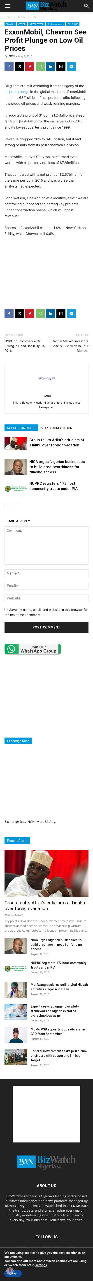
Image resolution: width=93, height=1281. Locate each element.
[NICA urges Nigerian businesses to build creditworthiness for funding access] (16, 467)
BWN (12, 56)
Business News (55, 24)
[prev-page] (7, 505)
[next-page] (14, 505)
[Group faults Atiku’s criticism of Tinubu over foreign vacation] (16, 443)
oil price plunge (17, 92)
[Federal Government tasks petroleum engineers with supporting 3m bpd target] (16, 1057)
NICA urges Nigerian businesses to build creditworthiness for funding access (57, 466)
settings (41, 1265)
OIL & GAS (72, 24)
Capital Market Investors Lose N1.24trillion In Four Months (69, 346)
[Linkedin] (50, 66)
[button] (7, 6)
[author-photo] (46, 390)
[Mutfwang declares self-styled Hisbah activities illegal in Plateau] (16, 990)
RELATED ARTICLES (21, 428)
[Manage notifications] (10, 1271)
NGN (31, 821)
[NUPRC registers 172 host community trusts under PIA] (16, 489)
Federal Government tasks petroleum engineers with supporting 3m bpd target (59, 1055)
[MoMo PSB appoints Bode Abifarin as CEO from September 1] (16, 1035)
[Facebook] (9, 66)
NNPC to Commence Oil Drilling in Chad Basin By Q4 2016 (24, 346)
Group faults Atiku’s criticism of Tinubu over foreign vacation (45, 905)
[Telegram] (71, 66)
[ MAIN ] (21, 17)
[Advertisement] (46, 283)
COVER (35, 17)
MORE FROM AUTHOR (56, 428)
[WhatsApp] (40, 66)
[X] (19, 66)
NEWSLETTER (36, 24)
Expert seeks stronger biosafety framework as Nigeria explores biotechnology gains (55, 1011)
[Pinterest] (29, 66)
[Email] (60, 66)
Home (8, 17)
